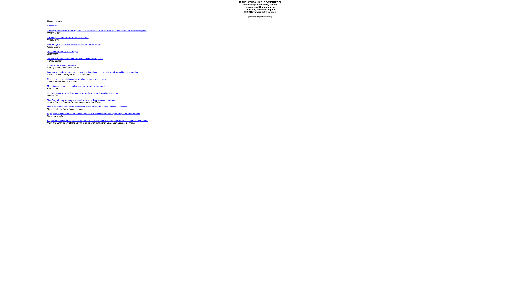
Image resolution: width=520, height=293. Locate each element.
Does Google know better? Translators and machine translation (73, 44)
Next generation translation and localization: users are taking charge (77, 79)
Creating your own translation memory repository (67, 37)
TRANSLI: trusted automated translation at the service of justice (75, 59)
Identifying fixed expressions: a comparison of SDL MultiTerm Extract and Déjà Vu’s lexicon (87, 107)
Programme (52, 26)
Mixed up (81, 100)
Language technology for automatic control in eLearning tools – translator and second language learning (92, 72)
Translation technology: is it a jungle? (62, 51)
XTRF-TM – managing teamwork (61, 65)
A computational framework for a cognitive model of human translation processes (82, 93)
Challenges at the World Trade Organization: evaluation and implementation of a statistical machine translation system (97, 30)
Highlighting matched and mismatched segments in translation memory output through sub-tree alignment (93, 114)
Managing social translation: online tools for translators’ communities (77, 86)
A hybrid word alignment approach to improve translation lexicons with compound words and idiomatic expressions (97, 121)
